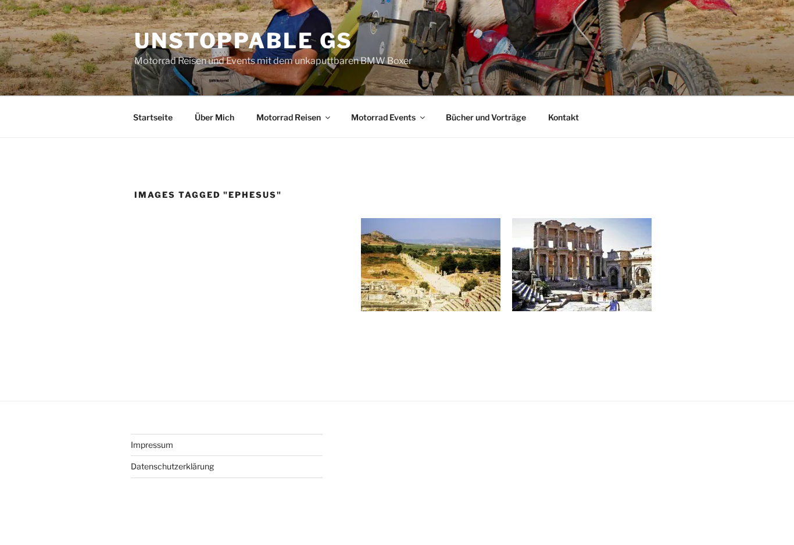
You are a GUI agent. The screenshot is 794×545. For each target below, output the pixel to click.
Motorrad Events (383, 117)
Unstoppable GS (243, 41)
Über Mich (214, 117)
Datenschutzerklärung (172, 466)
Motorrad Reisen (288, 117)
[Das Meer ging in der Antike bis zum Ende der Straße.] (430, 264)
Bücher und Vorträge (486, 117)
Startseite (153, 117)
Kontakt (563, 117)
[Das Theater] (582, 264)
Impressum (152, 445)
